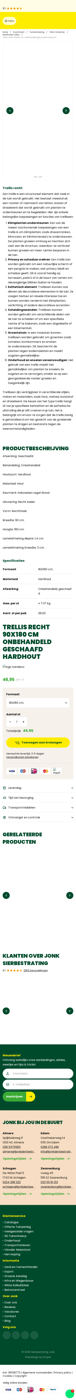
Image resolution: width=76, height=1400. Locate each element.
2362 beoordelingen (36, 970)
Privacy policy (62, 1372)
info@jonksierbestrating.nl (57, 1152)
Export (9, 1271)
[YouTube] (34, 1335)
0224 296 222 (12, 1182)
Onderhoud (12, 1241)
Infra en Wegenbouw (18, 1281)
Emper (47, 1357)
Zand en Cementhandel (20, 1267)
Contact (10, 1316)
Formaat (13, 694)
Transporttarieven (17, 1245)
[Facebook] (7, 1335)
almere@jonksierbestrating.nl (19, 1152)
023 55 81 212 (49, 1182)
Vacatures (11, 1312)
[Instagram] (16, 1335)
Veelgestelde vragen (18, 1231)
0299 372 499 (50, 1147)
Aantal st (13, 714)
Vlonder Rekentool (17, 1250)
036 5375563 (12, 1147)
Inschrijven (14, 1096)
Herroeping (12, 1254)
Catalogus (11, 1222)
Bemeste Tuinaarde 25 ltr (24, 922)
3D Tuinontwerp (15, 1236)
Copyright (20, 1376)
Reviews (10, 1307)
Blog (7, 1321)
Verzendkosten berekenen (22, 757)
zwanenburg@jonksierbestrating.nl (57, 1187)
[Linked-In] (25, 1335)
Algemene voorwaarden (37, 1372)
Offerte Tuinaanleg (17, 1227)
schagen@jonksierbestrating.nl (19, 1187)
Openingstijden (14, 1159)
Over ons (10, 1302)
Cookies (7, 1376)
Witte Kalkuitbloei (16, 1285)
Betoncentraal (14, 1290)
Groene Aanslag (15, 1276)
